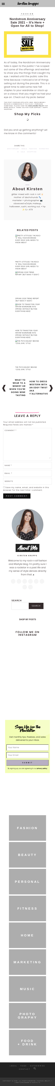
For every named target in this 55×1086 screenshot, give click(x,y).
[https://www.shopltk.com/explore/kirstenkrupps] (42, 581)
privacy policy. (42, 768)
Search (17, 600)
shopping (32, 152)
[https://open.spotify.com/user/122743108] (30, 587)
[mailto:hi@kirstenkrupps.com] (24, 587)
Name (8, 465)
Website (9, 481)
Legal (13, 1066)
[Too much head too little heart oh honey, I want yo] (27, 699)
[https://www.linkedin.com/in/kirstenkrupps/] (36, 581)
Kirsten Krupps (28, 3)
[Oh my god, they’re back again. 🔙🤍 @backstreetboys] (27, 680)
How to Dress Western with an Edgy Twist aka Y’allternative (38, 387)
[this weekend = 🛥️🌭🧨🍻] (27, 689)
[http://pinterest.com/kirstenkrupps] (30, 581)
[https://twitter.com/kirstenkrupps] (19, 581)
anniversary (13, 148)
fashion (33, 148)
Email (8, 473)
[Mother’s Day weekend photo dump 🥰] (27, 710)
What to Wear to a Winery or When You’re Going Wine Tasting (17, 387)
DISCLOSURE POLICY (36, 106)
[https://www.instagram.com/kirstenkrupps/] (13, 581)
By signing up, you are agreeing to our (27, 768)
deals (24, 148)
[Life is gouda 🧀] (27, 640)
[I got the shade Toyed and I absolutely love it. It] (27, 657)
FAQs (24, 1066)
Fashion (27, 14)
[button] (35, 1069)
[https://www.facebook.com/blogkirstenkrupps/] (24, 581)
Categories (37, 1066)
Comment (10, 430)
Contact (24, 1069)
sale (23, 152)
